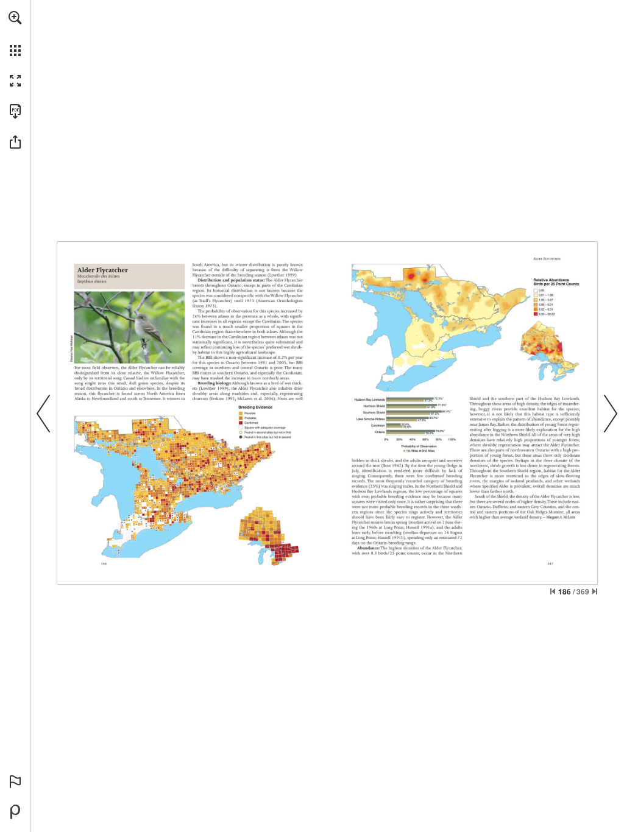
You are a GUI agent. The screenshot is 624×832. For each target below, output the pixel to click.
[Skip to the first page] (552, 591)
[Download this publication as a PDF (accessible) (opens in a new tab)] (15, 111)
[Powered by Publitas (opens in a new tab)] (15, 812)
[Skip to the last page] (594, 591)
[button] (15, 17)
